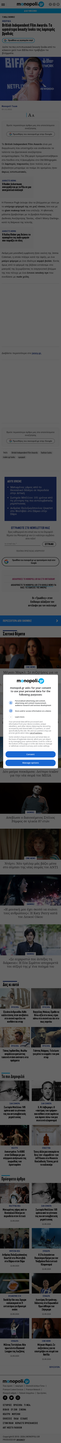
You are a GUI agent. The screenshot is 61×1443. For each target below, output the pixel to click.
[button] (30, 717)
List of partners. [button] (36, 733)
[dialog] (30, 721)
